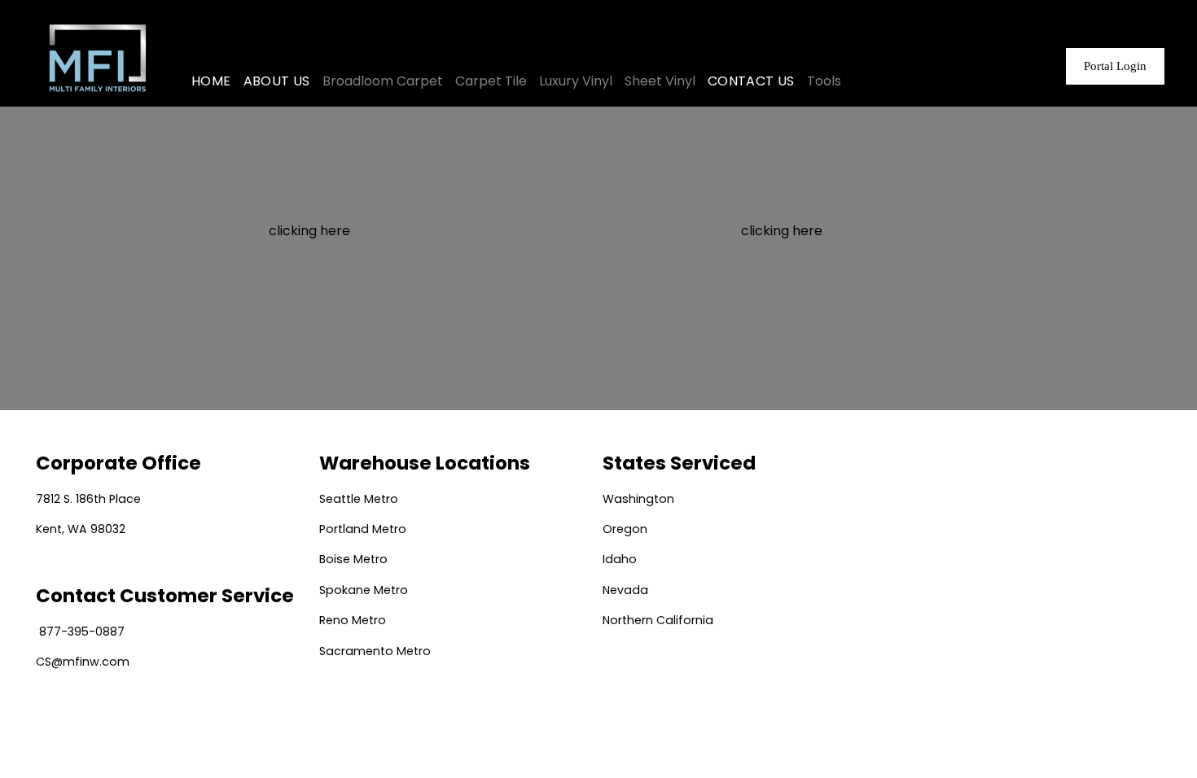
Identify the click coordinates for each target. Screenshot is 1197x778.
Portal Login (1115, 65)
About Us (276, 81)
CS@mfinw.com (82, 661)
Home (211, 81)
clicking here (309, 230)
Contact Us (751, 81)
